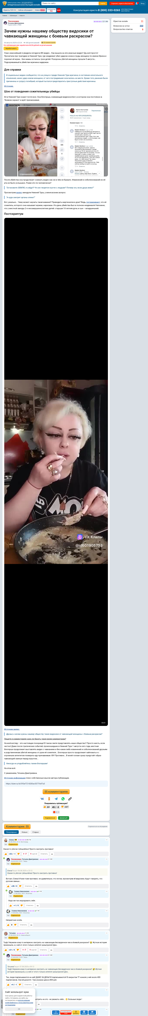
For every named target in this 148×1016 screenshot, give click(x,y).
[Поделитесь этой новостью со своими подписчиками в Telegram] (56, 798)
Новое (39, 10)
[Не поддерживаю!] (18, 853)
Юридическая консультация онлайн (24, 5)
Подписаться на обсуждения (97, 826)
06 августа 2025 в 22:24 (13, 43)
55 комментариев (56, 791)
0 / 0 (57, 812)
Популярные (11, 832)
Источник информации (15, 778)
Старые (35, 832)
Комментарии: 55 (17, 826)
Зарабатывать (11, 48)
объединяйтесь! (27, 3)
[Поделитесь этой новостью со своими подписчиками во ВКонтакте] (42, 798)
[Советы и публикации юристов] (4, 3)
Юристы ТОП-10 (10, 10)
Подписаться (50, 818)
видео (19, 192)
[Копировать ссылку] (70, 798)
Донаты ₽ (63, 818)
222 (141, 26)
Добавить (76, 1013)
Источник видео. (12, 729)
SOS (59, 10)
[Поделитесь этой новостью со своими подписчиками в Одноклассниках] (49, 798)
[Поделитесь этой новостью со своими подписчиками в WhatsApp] (63, 798)
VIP (16, 839)
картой (34, 854)
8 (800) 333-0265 (109, 10)
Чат (6, 844)
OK (19, 1009)
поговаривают (93, 202)
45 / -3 (55, 807)
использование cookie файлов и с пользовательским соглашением (19, 1002)
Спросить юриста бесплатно (122, 3)
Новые (24, 832)
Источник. (9, 86)
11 (142, 21)
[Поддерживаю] (6, 853)
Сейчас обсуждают (25, 10)
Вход (142, 3)
